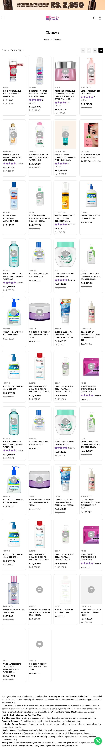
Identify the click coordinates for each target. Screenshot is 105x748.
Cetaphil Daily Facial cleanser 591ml (91, 217)
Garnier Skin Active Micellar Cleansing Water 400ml (38, 157)
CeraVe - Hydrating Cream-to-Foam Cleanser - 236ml (64, 389)
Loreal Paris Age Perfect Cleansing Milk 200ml (12, 157)
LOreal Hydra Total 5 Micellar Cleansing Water (91, 612)
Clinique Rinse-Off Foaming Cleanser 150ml (38, 667)
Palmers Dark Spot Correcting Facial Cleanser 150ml (38, 94)
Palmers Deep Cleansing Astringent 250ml (11, 218)
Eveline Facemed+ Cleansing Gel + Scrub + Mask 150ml (64, 335)
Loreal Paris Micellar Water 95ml (13, 610)
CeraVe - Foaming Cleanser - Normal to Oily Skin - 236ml (39, 218)
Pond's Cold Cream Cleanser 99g (64, 275)
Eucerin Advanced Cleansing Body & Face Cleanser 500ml (39, 389)
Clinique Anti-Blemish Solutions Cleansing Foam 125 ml (39, 612)
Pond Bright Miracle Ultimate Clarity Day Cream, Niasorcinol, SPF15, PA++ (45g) (65, 95)
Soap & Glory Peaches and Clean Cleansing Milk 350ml (90, 336)
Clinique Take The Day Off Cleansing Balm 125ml (39, 335)
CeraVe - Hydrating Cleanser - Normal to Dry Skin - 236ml (91, 276)
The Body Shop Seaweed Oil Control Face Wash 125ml (65, 157)
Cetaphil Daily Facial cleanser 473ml (13, 387)
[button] (100, 18)
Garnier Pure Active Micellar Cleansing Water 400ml (13, 276)
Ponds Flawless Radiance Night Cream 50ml (88, 389)
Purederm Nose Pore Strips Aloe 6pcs (90, 156)
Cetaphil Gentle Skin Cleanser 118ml (39, 275)
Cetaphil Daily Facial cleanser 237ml (13, 333)
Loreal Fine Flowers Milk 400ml (90, 92)
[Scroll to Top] (100, 734)
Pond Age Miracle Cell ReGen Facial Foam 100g (12, 94)
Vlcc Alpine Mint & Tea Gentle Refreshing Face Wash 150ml (12, 668)
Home (46, 39)
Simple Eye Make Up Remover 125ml (64, 610)
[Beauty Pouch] (52, 18)
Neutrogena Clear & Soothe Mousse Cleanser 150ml (65, 218)
